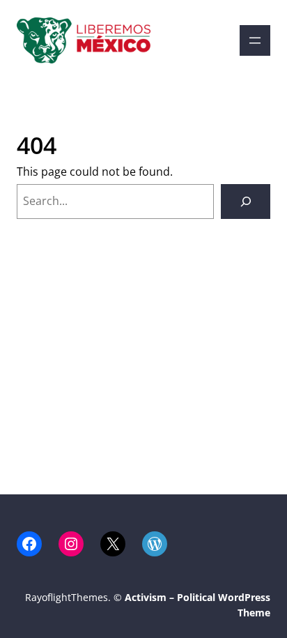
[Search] (245, 201)
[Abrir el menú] (255, 40)
